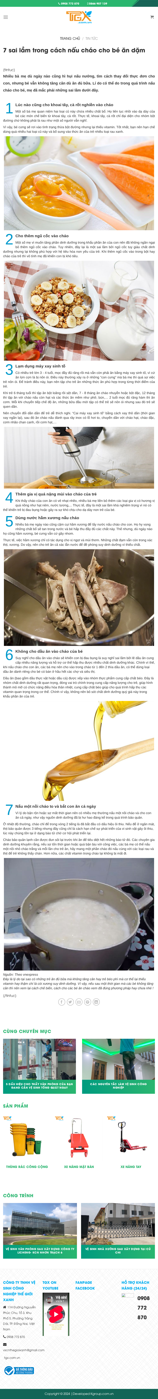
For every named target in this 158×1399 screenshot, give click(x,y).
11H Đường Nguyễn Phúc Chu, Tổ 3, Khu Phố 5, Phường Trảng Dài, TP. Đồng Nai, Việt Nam (19, 1318)
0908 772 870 (69, 3)
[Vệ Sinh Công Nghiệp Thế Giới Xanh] (78, 17)
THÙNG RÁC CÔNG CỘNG (27, 1167)
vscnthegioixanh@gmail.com (23, 1350)
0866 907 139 (97, 3)
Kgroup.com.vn (102, 1393)
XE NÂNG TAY (131, 1167)
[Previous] (3, 1151)
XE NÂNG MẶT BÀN (79, 1167)
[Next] (155, 1151)
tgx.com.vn (12, 1357)
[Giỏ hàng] (152, 17)
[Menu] (5, 17)
